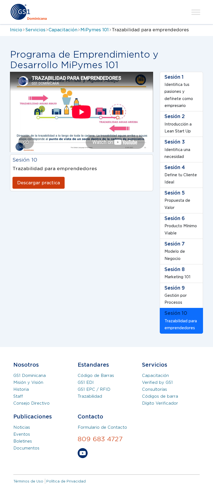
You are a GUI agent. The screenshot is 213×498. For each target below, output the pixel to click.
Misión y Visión (28, 382)
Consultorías (154, 389)
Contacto (90, 416)
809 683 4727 (100, 439)
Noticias (21, 427)
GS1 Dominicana (29, 375)
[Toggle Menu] (195, 12)
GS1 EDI (86, 382)
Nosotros (26, 365)
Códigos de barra (160, 396)
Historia (21, 389)
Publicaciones (32, 416)
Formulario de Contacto (102, 427)
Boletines (22, 441)
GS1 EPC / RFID (94, 389)
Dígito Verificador (160, 403)
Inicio (16, 29)
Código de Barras (96, 375)
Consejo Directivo (31, 403)
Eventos (21, 434)
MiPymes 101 (94, 29)
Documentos (26, 448)
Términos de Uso (28, 481)
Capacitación (63, 29)
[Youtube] (83, 454)
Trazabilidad (90, 396)
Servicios (35, 29)
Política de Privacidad (66, 481)
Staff (18, 396)
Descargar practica (38, 182)
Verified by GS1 (157, 382)
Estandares (93, 365)
